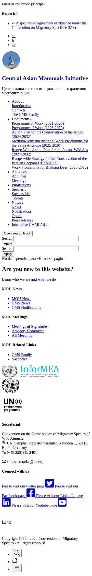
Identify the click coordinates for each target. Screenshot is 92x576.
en (13, 36)
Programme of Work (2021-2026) (38, 123)
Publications (21, 185)
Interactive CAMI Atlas (30, 224)
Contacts (18, 110)
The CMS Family (25, 114)
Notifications (22, 211)
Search (7, 238)
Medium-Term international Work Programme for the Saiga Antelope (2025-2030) (50, 143)
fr (13, 40)
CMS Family (22, 355)
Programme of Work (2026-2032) (38, 128)
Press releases (22, 220)
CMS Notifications (26, 307)
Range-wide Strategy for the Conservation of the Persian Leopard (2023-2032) (49, 160)
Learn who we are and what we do (29, 279)
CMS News (21, 303)
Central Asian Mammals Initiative (45, 78)
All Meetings (22, 335)
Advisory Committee (28, 331)
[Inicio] (11, 68)
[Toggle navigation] (17, 553)
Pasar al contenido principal (23, 4)
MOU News (21, 299)
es (13, 45)
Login (6, 522)
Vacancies (19, 359)
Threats (17, 198)
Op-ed (17, 216)
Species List (21, 194)
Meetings (19, 180)
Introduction (21, 106)
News (16, 207)
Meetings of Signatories (30, 326)
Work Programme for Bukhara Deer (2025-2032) (50, 167)
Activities (19, 176)
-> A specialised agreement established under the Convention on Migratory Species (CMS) (49, 25)
